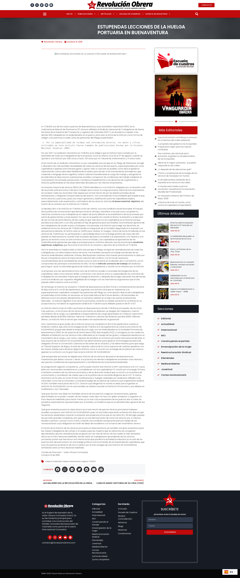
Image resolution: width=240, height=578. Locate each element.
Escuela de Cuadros (130, 14)
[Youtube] (46, 5)
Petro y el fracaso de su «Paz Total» (180, 250)
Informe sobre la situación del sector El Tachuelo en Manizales (181, 225)
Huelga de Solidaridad (53, 461)
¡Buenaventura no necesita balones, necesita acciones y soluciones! (182, 264)
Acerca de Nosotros (157, 14)
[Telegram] (51, 5)
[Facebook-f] (32, 5)
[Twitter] (42, 5)
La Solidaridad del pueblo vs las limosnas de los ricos (182, 237)
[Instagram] (37, 5)
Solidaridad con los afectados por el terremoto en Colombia (182, 278)
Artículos (106, 14)
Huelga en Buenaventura (71, 461)
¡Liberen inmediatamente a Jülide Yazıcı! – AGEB (182, 290)
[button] (197, 14)
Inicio (69, 14)
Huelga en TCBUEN (88, 461)
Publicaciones (85, 14)
